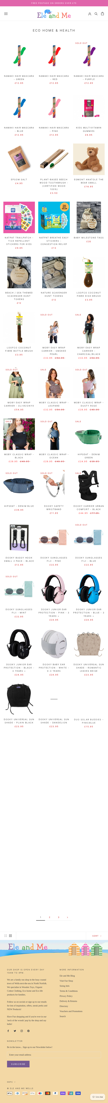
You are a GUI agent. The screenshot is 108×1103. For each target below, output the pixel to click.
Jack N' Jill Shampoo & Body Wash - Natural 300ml (89, 892)
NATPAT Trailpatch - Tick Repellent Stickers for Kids (19, 240)
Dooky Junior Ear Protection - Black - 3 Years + (19, 667)
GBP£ (10, 1082)
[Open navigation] (6, 13)
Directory (64, 1006)
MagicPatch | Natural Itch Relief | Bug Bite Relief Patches (88, 832)
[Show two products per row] (5, 935)
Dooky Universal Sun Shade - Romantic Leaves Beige (89, 667)
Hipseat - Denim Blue (19, 506)
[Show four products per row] (10, 935)
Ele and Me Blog (67, 976)
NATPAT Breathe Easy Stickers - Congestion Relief (54, 240)
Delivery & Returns (68, 1001)
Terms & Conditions (69, 991)
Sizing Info (64, 986)
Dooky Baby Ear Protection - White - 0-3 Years (54, 667)
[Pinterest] (28, 1030)
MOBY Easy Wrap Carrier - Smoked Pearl (54, 350)
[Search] (96, 13)
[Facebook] (8, 1030)
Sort (96, 936)
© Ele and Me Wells (20, 1088)
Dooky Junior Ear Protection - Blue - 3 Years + (88, 612)
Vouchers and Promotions (71, 1011)
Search (63, 1016)
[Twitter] (15, 1030)
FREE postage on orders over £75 (54, 3)
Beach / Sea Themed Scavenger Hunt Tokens (19, 295)
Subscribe (77, 1092)
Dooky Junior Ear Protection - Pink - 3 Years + (54, 612)
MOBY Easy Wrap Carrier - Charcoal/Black (89, 350)
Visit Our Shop (66, 981)
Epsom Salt (19, 179)
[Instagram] (22, 1030)
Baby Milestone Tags (89, 237)
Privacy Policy (66, 996)
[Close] (101, 1047)
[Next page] (67, 917)
